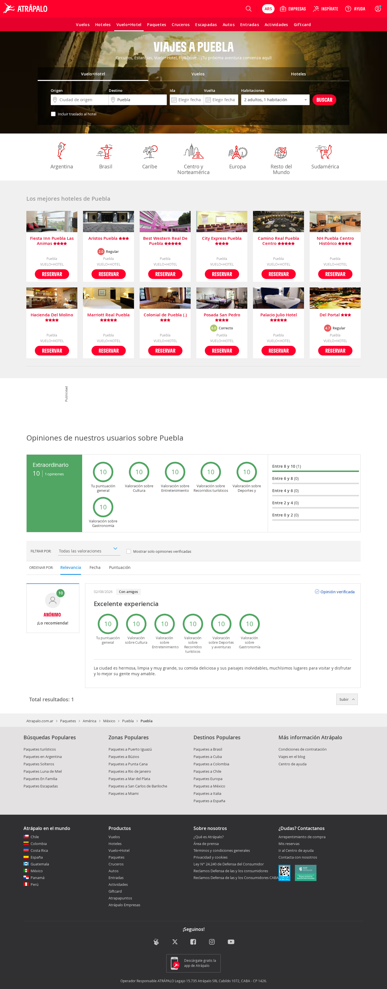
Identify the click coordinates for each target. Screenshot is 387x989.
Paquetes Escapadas (41, 786)
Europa (237, 166)
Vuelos (114, 836)
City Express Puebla (222, 238)
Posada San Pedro (222, 315)
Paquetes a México (209, 786)
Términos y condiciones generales (222, 850)
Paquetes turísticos (40, 749)
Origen (57, 90)
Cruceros (116, 864)
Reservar (52, 274)
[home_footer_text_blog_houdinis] (156, 942)
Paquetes (68, 720)
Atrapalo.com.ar (39, 720)
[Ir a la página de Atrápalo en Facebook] (193, 942)
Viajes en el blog (291, 756)
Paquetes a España (209, 800)
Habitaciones (252, 90)
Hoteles (115, 843)
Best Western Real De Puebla (165, 241)
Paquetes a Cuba (208, 756)
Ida (172, 90)
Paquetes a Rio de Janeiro (130, 771)
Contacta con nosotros (297, 857)
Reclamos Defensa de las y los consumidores (231, 870)
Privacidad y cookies (210, 857)
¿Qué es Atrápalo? (209, 836)
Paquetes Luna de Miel (43, 771)
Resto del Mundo (281, 169)
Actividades (118, 884)
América (89, 720)
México (109, 720)
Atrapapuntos (120, 898)
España (37, 857)
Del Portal (330, 315)
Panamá (37, 877)
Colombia (39, 843)
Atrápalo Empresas (124, 904)
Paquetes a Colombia (211, 763)
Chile (35, 836)
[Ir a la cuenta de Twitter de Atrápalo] (175, 942)
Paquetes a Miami (124, 793)
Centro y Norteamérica (193, 169)
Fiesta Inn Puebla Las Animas (52, 241)
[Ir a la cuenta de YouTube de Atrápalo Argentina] (231, 942)
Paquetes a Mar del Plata (129, 778)
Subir (344, 699)
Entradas (116, 877)
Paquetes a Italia (207, 793)
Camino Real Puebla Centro (278, 241)
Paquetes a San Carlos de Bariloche (138, 786)
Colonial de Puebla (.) (165, 315)
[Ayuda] (355, 8)
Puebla (128, 720)
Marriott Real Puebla (108, 315)
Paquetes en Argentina (43, 756)
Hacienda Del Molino (52, 315)
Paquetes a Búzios (124, 756)
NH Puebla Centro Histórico (335, 241)
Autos (113, 870)
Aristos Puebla (103, 238)
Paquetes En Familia (40, 778)
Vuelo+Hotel (119, 850)
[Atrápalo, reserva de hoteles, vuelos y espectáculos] (26, 9)
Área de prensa (206, 843)
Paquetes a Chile (207, 771)
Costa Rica (39, 850)
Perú (35, 884)
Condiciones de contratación (302, 749)
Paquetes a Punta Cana (128, 763)
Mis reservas (288, 844)
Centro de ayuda (292, 763)
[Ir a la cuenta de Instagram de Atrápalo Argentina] (212, 942)
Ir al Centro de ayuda (296, 850)
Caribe (149, 166)
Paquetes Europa (208, 778)
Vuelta (209, 90)
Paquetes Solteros (39, 763)
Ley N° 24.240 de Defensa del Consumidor (229, 864)
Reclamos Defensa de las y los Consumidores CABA (236, 877)
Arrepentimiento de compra (302, 837)
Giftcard (115, 891)
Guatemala (40, 864)
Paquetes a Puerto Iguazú (130, 749)
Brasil (105, 166)
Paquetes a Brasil (208, 749)
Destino (115, 90)
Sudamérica (325, 166)
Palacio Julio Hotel (278, 315)
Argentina (61, 166)
